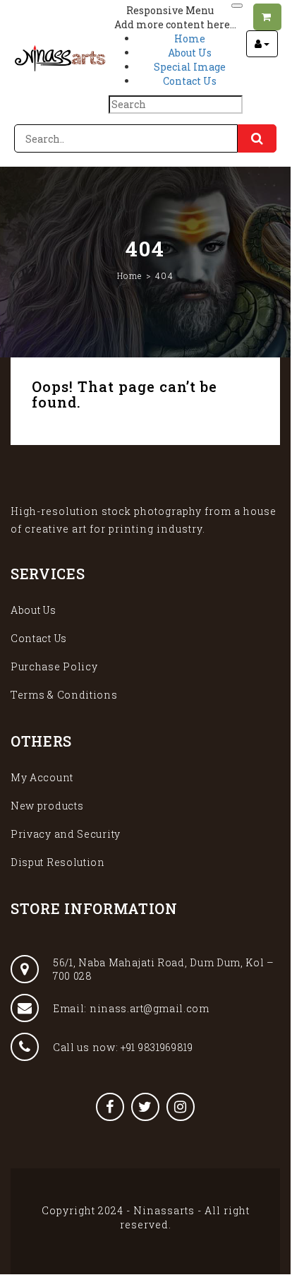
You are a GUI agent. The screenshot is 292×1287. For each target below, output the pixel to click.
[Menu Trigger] (237, 6)
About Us (33, 610)
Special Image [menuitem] (190, 66)
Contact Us (39, 638)
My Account (42, 777)
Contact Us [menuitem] (190, 81)
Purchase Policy (54, 666)
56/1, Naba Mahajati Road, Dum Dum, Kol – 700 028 (163, 969)
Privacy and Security (66, 834)
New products (47, 805)
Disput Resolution (58, 862)
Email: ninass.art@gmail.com (131, 1008)
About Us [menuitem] (190, 52)
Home (129, 275)
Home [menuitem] (189, 38)
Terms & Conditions (64, 694)
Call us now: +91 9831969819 (123, 1047)
